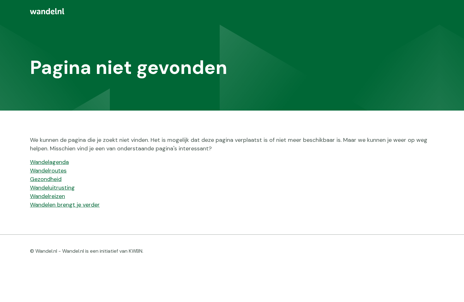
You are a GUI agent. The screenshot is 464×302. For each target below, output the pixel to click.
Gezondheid (46, 179)
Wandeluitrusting (52, 187)
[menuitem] (232, 11)
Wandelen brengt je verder (65, 204)
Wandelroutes (48, 170)
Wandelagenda (49, 162)
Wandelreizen (47, 196)
